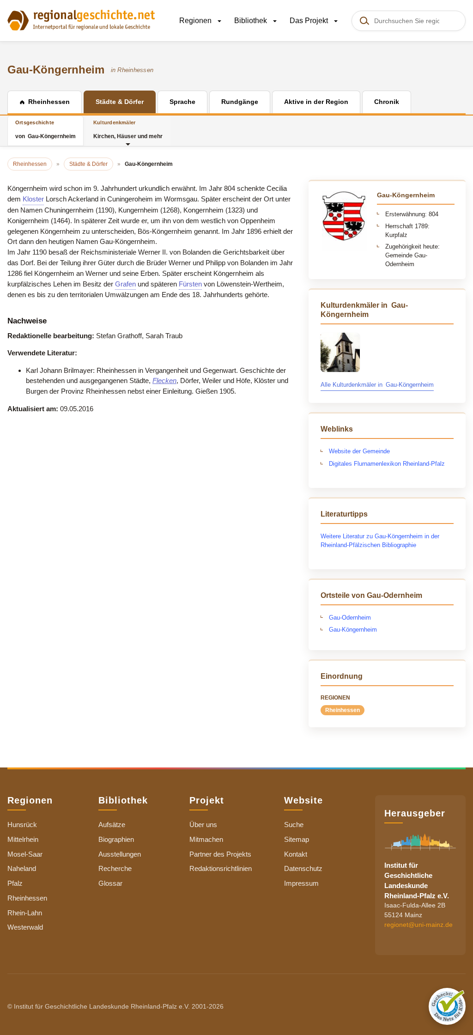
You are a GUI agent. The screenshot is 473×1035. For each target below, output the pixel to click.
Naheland (21, 868)
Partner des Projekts (220, 854)
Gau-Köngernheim (353, 629)
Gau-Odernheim (350, 617)
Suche (293, 824)
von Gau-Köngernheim (45, 130)
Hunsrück (22, 824)
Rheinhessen (342, 710)
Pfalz (15, 883)
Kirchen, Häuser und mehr (128, 130)
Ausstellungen (119, 854)
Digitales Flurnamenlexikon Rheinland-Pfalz (387, 463)
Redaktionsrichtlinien (220, 868)
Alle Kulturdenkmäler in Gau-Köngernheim (377, 384)
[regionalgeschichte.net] (81, 19)
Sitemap (296, 839)
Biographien (116, 839)
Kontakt (295, 854)
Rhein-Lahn (24, 913)
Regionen (196, 20)
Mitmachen (206, 839)
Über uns (203, 824)
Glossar (110, 883)
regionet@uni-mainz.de (418, 924)
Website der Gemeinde (359, 451)
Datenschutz (303, 868)
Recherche (115, 868)
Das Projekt (310, 20)
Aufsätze (111, 824)
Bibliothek (251, 20)
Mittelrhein (22, 839)
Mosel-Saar (24, 854)
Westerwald (25, 927)
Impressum (301, 883)
